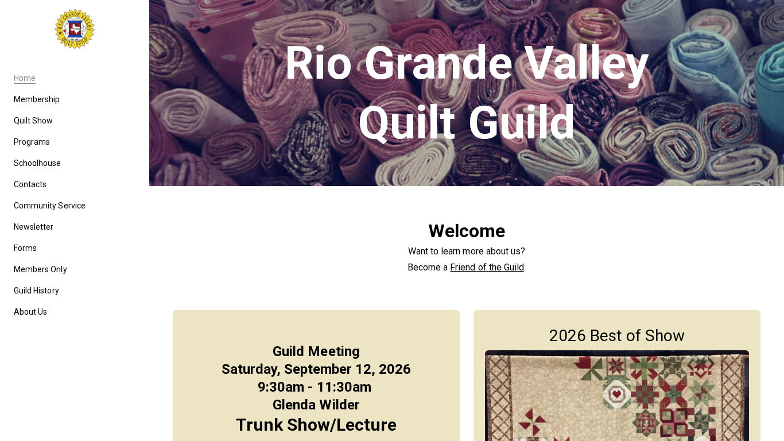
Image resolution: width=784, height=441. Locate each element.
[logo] (75, 29)
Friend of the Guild (486, 267)
